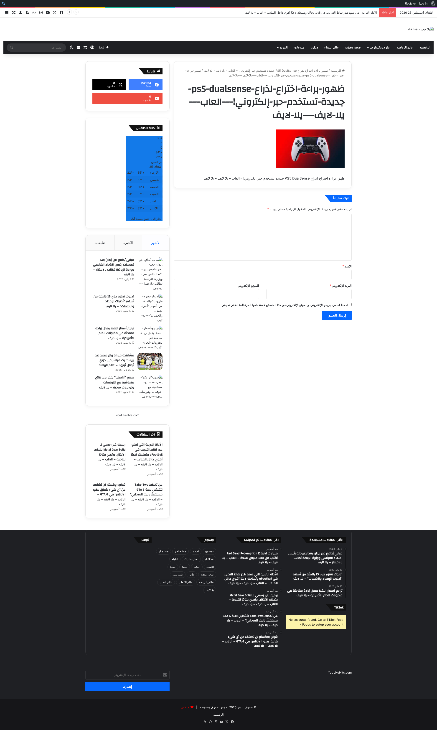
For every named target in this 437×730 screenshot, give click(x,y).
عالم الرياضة (405, 47)
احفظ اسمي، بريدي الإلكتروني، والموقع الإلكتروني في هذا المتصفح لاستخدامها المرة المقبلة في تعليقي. (284, 305)
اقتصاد (210, 566)
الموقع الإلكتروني (248, 285)
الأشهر (155, 243)
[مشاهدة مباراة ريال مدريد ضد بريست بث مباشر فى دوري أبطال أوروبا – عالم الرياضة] (150, 361)
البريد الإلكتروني (341, 285)
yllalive (209, 559)
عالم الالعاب (186, 582)
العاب (197, 566)
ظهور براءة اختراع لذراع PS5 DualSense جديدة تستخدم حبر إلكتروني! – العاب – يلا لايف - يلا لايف (265, 70)
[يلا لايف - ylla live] (420, 29)
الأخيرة (128, 243)
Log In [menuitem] (423, 3)
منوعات (299, 47)
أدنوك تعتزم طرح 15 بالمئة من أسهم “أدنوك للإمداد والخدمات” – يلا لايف (114, 301)
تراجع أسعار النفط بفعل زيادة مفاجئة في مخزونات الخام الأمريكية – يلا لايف (114, 333)
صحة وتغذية (353, 47)
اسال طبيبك (191, 559)
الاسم (347, 266)
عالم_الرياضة (206, 582)
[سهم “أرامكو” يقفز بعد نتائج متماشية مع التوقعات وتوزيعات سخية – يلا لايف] (150, 387)
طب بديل (178, 574)
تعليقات (99, 243)
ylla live (163, 551)
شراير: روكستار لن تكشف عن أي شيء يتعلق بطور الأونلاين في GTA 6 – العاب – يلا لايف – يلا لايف (109, 494)
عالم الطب (166, 582)
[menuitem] (433, 3)
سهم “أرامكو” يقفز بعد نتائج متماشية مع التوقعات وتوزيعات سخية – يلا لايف (114, 382)
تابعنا (145, 540)
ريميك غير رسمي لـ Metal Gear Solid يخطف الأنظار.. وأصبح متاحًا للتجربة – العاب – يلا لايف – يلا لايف (109, 454)
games (209, 551)
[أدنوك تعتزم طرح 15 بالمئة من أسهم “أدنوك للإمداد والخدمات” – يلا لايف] (150, 308)
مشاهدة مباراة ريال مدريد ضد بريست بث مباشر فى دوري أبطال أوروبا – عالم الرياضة (114, 360)
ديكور (314, 47)
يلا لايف (210, 590)
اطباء (175, 559)
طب (191, 574)
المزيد (284, 47)
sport (196, 551)
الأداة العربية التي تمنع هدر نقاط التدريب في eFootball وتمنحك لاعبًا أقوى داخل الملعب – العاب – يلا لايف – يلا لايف (304, 12)
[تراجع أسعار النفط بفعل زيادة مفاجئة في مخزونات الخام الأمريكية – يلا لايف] (150, 338)
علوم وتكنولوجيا (380, 47)
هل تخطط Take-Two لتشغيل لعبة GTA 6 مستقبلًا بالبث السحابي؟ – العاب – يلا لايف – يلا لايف (146, 494)
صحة (172, 566)
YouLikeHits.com (127, 415)
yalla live (180, 551)
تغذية (184, 566)
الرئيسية (424, 47)
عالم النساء (331, 47)
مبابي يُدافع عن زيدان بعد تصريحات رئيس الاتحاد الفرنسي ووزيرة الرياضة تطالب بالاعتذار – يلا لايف (113, 267)
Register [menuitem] (410, 3)
